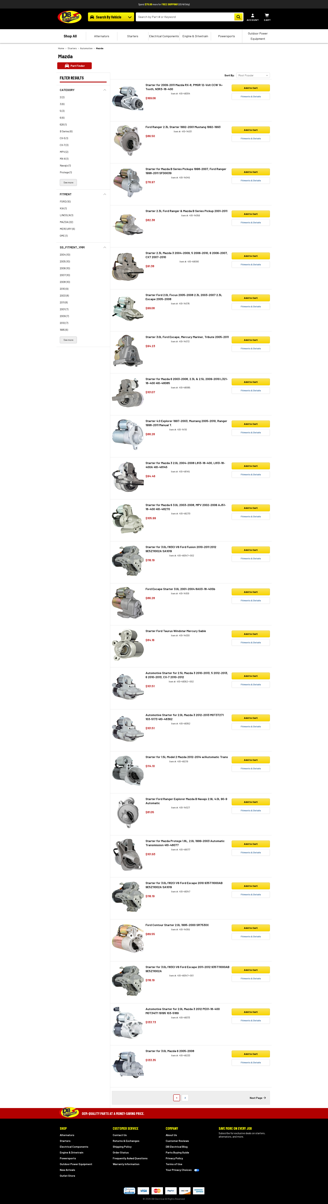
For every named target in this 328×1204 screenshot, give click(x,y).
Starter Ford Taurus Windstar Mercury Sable (176, 631)
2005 (65, 261)
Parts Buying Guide (177, 1152)
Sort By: (229, 75)
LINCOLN (66, 215)
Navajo (65, 165)
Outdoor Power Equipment (258, 35)
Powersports (226, 36)
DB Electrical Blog (177, 1146)
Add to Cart (251, 87)
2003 (64, 295)
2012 (64, 322)
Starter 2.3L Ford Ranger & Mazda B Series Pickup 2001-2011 (186, 211)
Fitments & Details (251, 96)
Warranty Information (126, 1164)
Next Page (256, 1097)
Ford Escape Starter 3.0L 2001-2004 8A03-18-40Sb (180, 589)
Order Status (121, 1152)
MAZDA (66, 221)
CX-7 (64, 144)
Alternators (101, 36)
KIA (63, 208)
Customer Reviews (177, 1140)
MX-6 (64, 158)
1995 (64, 329)
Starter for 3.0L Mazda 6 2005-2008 (170, 1051)
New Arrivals (67, 1169)
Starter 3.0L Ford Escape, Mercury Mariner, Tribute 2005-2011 (187, 337)
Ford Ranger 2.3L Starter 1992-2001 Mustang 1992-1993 (183, 127)
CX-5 (64, 138)
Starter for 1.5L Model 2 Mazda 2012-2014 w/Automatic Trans (187, 757)
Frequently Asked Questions (130, 1158)
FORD (65, 201)
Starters (132, 36)
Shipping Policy (122, 1146)
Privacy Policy (174, 1158)
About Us (171, 1135)
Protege (66, 172)
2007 (65, 275)
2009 (64, 316)
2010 (64, 288)
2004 (65, 254)
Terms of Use (174, 1164)
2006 (65, 268)
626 (63, 124)
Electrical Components (164, 36)
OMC (63, 235)
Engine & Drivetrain (195, 36)
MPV (64, 151)
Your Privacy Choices (179, 1169)
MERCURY (67, 228)
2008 (65, 281)
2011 (64, 302)
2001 (64, 309)
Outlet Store (67, 1175)
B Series (66, 131)
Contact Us (120, 1135)
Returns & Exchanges (126, 1140)
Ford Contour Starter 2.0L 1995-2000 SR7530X (177, 925)
